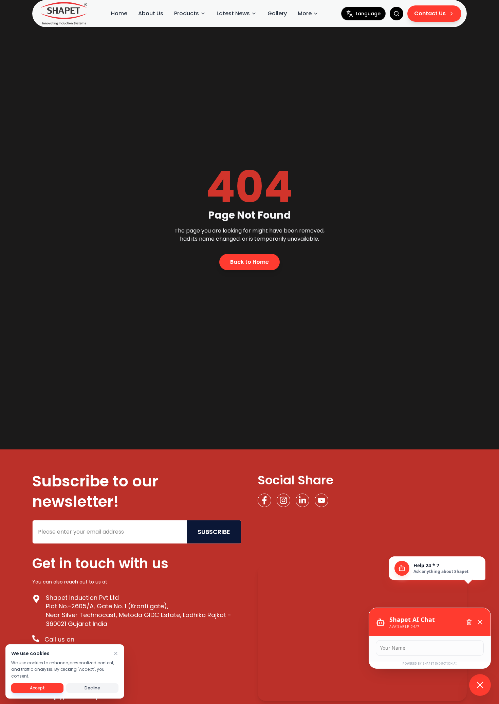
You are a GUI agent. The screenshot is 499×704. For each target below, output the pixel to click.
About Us (150, 13)
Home (119, 13)
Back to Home (249, 262)
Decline (92, 688)
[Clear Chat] (469, 622)
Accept (37, 688)
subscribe (214, 531)
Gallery (277, 13)
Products (186, 13)
